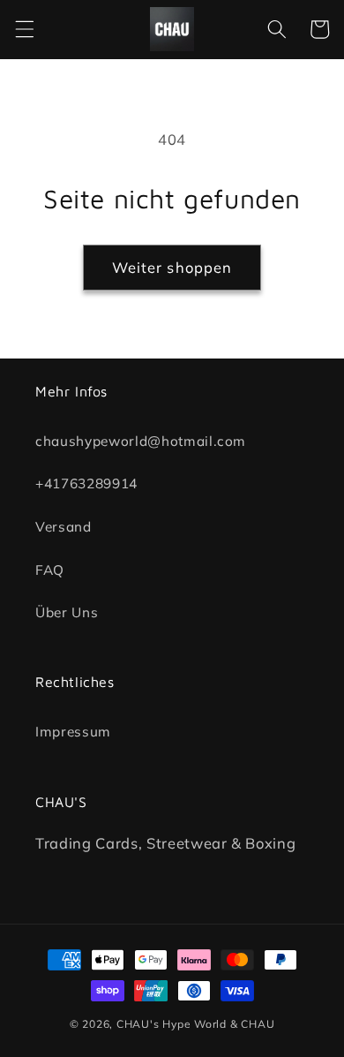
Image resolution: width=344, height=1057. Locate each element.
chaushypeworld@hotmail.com (140, 440)
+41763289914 (86, 483)
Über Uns (66, 612)
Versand (63, 526)
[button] (24, 29)
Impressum (73, 731)
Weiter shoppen (172, 267)
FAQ (49, 569)
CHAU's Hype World (171, 1024)
